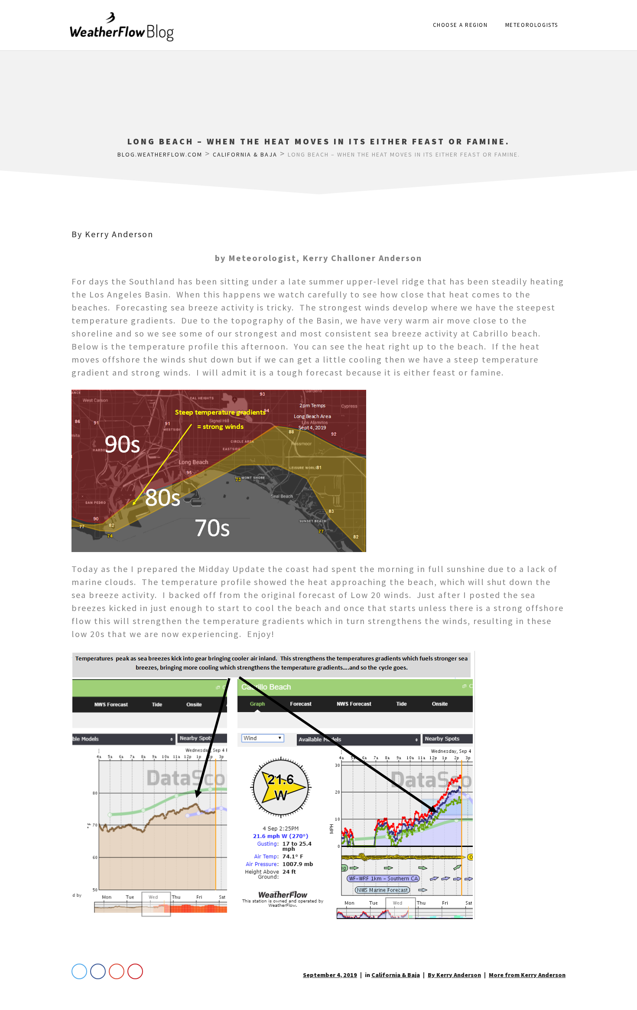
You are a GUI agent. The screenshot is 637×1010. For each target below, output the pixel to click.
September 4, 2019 (330, 975)
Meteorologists (531, 25)
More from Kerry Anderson (527, 975)
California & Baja (395, 975)
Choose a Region (460, 25)
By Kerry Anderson (112, 234)
